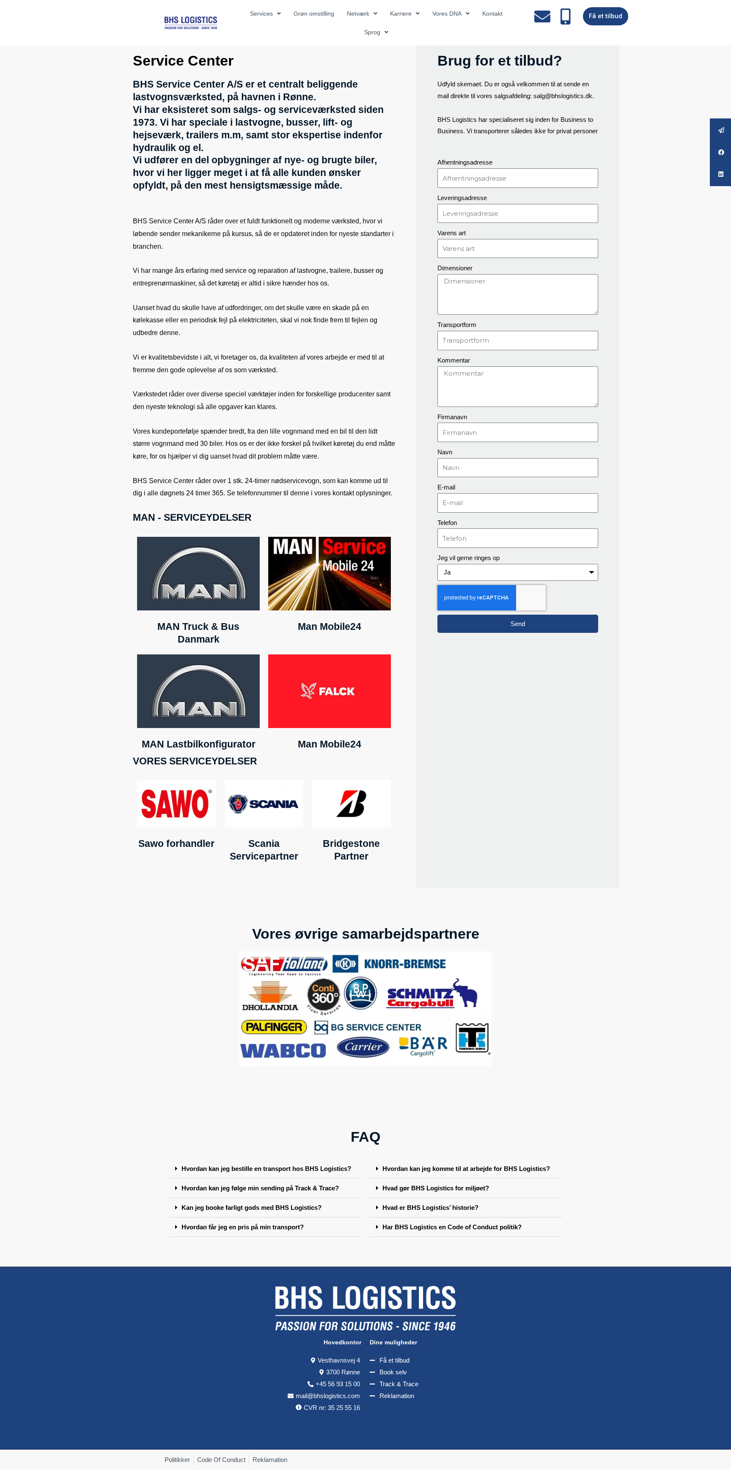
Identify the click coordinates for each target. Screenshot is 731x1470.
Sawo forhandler (176, 843)
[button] (265, 1169)
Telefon (447, 522)
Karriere (401, 13)
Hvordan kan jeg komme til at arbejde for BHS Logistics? (466, 1168)
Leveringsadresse (462, 197)
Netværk (358, 13)
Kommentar (453, 360)
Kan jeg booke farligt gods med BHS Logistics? (251, 1207)
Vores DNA (447, 13)
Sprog (372, 32)
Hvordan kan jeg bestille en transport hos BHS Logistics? (266, 1168)
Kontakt (492, 13)
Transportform (456, 324)
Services (261, 13)
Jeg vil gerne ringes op (468, 557)
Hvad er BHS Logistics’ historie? (430, 1207)
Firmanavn (452, 416)
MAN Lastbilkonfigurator (199, 744)
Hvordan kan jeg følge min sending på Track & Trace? (260, 1188)
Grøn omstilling (314, 13)
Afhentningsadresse (464, 162)
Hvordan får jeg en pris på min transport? (242, 1227)
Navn (444, 452)
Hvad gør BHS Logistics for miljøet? (435, 1188)
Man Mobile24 (329, 626)
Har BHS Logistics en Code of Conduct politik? (452, 1227)
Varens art (451, 232)
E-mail (446, 487)
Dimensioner (455, 268)
